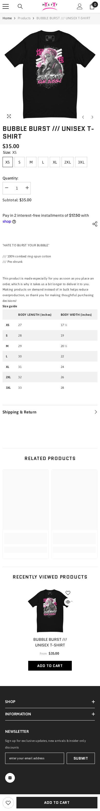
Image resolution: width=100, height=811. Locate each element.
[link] (25, 538)
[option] (50, 74)
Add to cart (57, 802)
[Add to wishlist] (8, 802)
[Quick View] (68, 602)
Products (24, 18)
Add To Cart (50, 665)
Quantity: (10, 178)
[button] (82, 117)
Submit (81, 758)
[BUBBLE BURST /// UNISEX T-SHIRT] (50, 611)
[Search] (20, 6)
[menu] (6, 6)
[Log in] (80, 6)
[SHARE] (93, 224)
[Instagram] (10, 778)
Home (7, 18)
